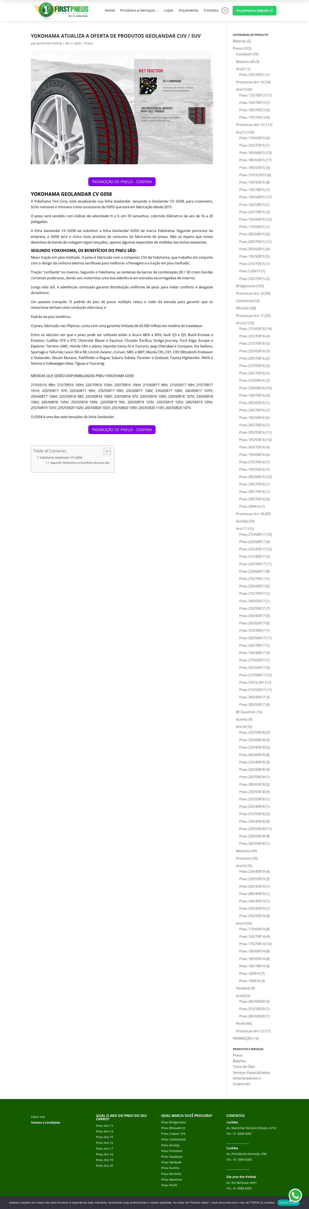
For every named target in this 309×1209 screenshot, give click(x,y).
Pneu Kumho (170, 1168)
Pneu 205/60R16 (252, 476)
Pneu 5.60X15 (249, 271)
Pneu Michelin (171, 1174)
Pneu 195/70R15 (252, 189)
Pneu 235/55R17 (252, 608)
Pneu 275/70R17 (252, 578)
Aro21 (241, 69)
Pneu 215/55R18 (252, 814)
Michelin (242, 308)
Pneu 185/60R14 (252, 951)
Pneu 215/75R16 (252, 343)
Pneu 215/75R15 (252, 263)
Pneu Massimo (171, 1179)
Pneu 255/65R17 (252, 667)
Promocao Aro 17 (250, 315)
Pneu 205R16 (249, 506)
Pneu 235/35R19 (252, 886)
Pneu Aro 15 (104, 1137)
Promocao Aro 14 (250, 82)
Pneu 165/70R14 (252, 936)
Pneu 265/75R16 (252, 447)
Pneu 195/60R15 (252, 197)
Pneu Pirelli (169, 1185)
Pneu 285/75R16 (252, 491)
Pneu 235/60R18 (252, 836)
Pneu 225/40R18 (252, 762)
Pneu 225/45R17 (252, 549)
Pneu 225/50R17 (252, 564)
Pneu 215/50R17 (252, 675)
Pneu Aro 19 (104, 1160)
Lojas (168, 10)
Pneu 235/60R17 (252, 586)
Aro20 (241, 995)
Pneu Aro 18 (104, 1154)
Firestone (243, 858)
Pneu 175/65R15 (252, 138)
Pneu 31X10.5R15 (252, 175)
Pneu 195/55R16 (252, 439)
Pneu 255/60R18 (252, 740)
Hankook (243, 988)
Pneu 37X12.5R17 (252, 682)
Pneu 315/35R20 (252, 1008)
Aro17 (241, 528)
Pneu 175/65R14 (252, 929)
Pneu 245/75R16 (252, 484)
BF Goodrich (246, 712)
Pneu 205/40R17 (252, 697)
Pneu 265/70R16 (252, 425)
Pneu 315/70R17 (252, 630)
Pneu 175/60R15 (252, 226)
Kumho (242, 719)
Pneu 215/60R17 (252, 534)
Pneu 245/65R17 (252, 601)
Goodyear (244, 54)
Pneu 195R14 (249, 981)
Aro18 (241, 726)
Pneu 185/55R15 (252, 167)
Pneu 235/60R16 (252, 388)
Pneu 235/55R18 (252, 791)
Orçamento (188, 10)
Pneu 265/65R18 (252, 843)
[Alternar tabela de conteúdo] (105, 451)
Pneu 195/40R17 (252, 652)
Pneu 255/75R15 (252, 145)
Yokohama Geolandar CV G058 (61, 457)
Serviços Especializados (251, 1072)
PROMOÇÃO (242, 1038)
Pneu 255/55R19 (252, 916)
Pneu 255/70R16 (252, 336)
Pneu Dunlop (170, 1145)
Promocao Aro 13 (250, 1031)
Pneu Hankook (171, 1162)
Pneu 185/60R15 (252, 152)
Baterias (239, 41)
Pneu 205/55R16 (252, 432)
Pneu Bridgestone (173, 1122)
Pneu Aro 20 (104, 1166)
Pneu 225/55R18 (252, 828)
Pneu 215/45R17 (252, 556)
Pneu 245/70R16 (252, 410)
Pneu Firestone (171, 1151)
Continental (245, 300)
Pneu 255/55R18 (252, 799)
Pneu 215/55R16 (252, 365)
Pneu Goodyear (172, 1157)
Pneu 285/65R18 (252, 784)
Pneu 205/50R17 (252, 638)
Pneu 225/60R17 (252, 541)
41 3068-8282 (242, 1188)
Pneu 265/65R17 (252, 623)
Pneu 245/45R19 (252, 901)
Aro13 (241, 89)
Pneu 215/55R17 (252, 689)
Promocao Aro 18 (250, 513)
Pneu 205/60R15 (252, 234)
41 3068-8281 (242, 1134)
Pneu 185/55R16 (252, 469)
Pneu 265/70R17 (252, 645)
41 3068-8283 (242, 1159)
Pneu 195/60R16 (252, 454)
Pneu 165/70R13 (252, 102)
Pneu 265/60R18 (252, 754)
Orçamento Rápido (254, 10)
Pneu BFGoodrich (173, 1128)
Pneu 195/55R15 (252, 182)
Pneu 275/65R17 (252, 660)
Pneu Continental (173, 1139)
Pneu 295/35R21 (252, 74)
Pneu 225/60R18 (252, 769)
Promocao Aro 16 (250, 293)
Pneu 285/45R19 (252, 893)
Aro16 (241, 323)
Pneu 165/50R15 (252, 204)
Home (110, 10)
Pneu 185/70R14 (252, 966)
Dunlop (242, 521)
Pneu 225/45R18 (252, 747)
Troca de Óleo (244, 1066)
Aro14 (241, 923)
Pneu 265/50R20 (252, 1001)
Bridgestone (245, 286)
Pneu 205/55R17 (252, 704)
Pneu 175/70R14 (252, 944)
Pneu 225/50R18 (252, 777)
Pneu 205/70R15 (252, 241)
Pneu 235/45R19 (252, 871)
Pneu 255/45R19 (252, 908)
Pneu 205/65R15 (252, 249)
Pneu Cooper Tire (173, 1134)
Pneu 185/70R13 (252, 110)
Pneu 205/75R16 (252, 499)
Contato (211, 10)
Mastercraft (245, 61)
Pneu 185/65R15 (252, 160)
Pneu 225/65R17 (252, 571)
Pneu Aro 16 (104, 1143)
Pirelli (240, 1023)
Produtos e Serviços (139, 10)
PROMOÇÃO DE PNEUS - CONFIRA (122, 181)
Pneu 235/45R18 (252, 821)
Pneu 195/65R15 (252, 219)
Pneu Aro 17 (104, 1149)
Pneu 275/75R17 (252, 593)
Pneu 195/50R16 (252, 417)
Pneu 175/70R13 (252, 95)
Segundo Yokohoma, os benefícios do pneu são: (80, 463)
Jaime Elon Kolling (49, 43)
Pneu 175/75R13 (252, 117)
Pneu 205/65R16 (252, 402)
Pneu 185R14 (249, 973)
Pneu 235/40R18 (252, 806)
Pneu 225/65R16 (252, 351)
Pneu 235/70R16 (252, 358)
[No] (304, 1203)
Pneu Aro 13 (104, 1126)
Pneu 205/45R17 (252, 615)
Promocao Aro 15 (250, 124)
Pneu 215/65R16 (252, 328)
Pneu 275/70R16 (252, 462)
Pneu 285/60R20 (252, 1016)
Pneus (88, 43)
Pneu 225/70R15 (252, 212)
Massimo (243, 851)
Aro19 (241, 865)
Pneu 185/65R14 (252, 958)
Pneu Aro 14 (104, 1131)
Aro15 (241, 132)
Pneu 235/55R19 (252, 879)
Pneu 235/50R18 (252, 732)
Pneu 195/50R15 (252, 256)
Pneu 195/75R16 (252, 395)
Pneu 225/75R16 (252, 373)
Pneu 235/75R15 (252, 278)
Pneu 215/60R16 (252, 380)
